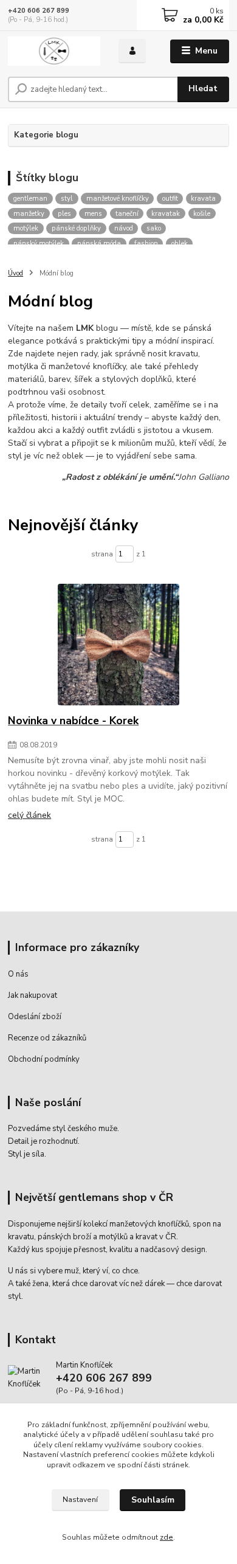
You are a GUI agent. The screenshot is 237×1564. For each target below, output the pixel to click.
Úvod (15, 273)
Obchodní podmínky (44, 1059)
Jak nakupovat (32, 995)
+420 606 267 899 (38, 10)
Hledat (203, 88)
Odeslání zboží (34, 1016)
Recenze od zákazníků (47, 1038)
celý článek (29, 815)
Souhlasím (152, 1500)
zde (166, 1537)
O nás (18, 974)
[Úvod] (54, 51)
